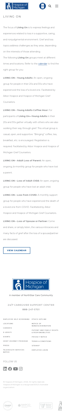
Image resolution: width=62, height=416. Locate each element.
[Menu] (57, 6)
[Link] (17, 6)
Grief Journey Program (15, 341)
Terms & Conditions (41, 341)
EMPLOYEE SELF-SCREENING (16, 319)
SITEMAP (36, 346)
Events (6, 337)
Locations (8, 324)
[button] (50, 6)
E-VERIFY (7, 332)
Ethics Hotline (39, 319)
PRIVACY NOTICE (39, 337)
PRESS (6, 345)
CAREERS (7, 328)
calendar (42, 63)
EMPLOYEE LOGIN (40, 350)
